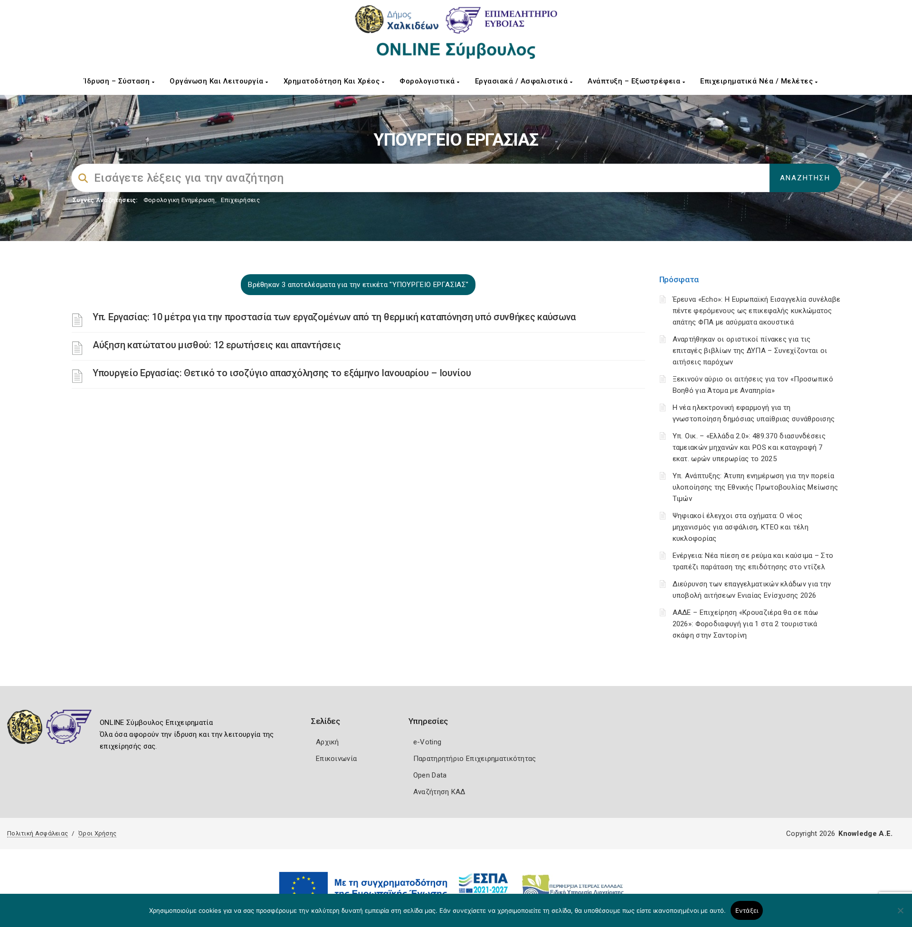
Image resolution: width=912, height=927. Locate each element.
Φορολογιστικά (428, 81)
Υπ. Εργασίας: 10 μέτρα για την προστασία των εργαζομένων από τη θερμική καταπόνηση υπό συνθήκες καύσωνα (334, 317)
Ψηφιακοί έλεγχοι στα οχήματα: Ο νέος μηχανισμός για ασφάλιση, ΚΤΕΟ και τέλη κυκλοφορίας (740, 527)
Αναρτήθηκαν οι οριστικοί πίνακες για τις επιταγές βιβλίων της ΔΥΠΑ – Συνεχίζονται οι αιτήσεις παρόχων (750, 350)
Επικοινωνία (336, 758)
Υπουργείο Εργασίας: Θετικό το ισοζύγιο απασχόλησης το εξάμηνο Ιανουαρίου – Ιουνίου (282, 373)
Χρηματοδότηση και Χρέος (333, 81)
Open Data (430, 775)
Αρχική (327, 742)
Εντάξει (747, 910)
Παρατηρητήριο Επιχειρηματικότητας (474, 758)
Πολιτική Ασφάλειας (37, 833)
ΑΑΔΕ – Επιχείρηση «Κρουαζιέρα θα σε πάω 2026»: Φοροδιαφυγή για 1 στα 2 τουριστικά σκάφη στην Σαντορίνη (745, 624)
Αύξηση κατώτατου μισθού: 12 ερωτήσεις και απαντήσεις (217, 345)
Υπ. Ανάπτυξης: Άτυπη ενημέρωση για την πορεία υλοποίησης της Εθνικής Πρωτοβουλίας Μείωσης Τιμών (755, 487)
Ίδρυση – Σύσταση (118, 81)
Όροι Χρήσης (97, 833)
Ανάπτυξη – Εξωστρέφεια (635, 81)
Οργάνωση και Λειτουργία (218, 81)
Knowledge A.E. (865, 833)
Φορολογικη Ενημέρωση (179, 200)
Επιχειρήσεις (240, 200)
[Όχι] (900, 915)
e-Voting (427, 742)
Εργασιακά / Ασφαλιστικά (522, 81)
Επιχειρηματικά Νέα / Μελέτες (757, 81)
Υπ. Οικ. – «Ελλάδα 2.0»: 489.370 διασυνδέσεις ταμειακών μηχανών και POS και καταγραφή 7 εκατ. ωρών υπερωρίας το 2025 (749, 447)
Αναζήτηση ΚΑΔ (439, 792)
